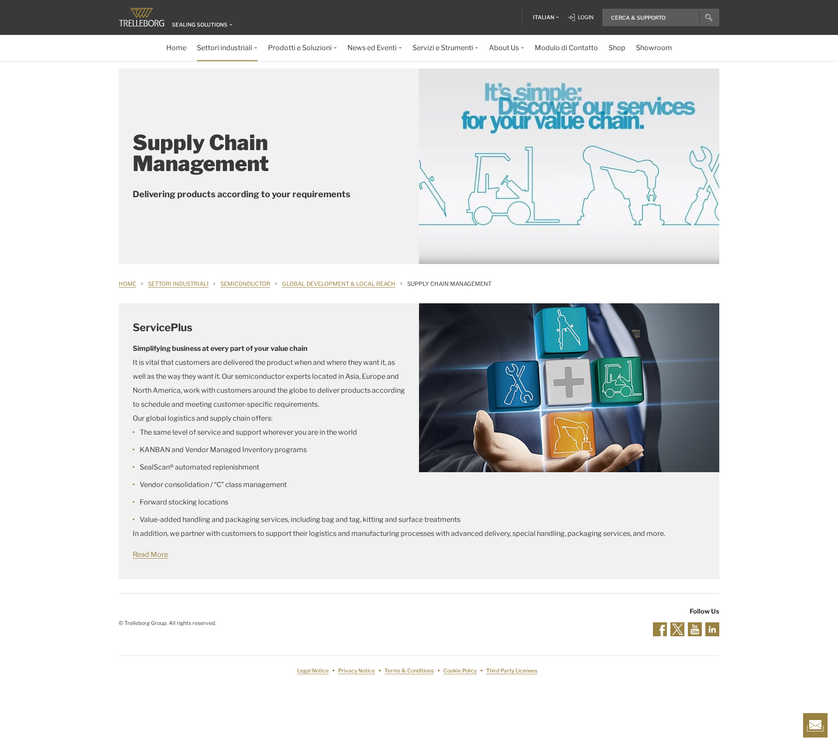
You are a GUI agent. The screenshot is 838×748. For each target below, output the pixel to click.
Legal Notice (313, 670)
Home (127, 283)
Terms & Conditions (409, 670)
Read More (150, 554)
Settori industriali (178, 283)
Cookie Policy (460, 670)
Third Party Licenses (511, 670)
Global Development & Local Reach (338, 283)
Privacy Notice (356, 670)
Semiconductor (245, 283)
